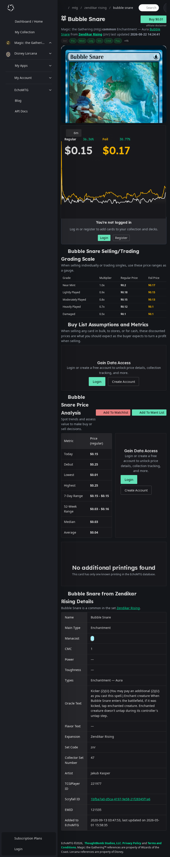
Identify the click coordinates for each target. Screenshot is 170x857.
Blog (18, 100)
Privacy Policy (131, 843)
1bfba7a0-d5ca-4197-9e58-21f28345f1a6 (120, 799)
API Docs (21, 111)
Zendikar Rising (90, 34)
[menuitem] (29, 21)
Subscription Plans (28, 838)
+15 (126, 40)
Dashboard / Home (29, 21)
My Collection (25, 32)
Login (18, 849)
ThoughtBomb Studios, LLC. (103, 843)
